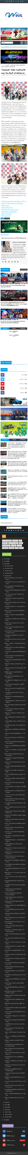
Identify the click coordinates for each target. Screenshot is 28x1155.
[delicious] (22, 1)
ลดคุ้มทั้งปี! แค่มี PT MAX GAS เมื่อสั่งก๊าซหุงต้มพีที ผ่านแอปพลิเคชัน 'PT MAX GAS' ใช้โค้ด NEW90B (17, 489)
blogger (5, 328)
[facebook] (5, 1)
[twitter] (7, 1)
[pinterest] (9, 1)
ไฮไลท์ (14, 439)
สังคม (16, 547)
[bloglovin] (11, 1)
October (7, 570)
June (6, 1104)
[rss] (16, 1)
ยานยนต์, (18, 77)
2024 (5, 563)
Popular (5, 439)
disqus (14, 328)
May (6, 1107)
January (7, 1117)
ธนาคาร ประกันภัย (13, 543)
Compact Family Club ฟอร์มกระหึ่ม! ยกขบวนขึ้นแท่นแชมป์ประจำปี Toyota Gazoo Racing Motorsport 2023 (17, 483)
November (7, 568)
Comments (23, 439)
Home (2, 65)
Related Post (5, 269)
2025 (5, 561)
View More (24, 269)
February (7, 1114)
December (7, 566)
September (8, 573)
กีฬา (20, 540)
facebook (22, 328)
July (6, 1102)
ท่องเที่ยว (5, 543)
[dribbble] (14, 1)
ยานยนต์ (7, 65)
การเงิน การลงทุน (7, 540)
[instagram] (20, 1)
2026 (5, 559)
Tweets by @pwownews (6, 523)
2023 (5, 1120)
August (7, 575)
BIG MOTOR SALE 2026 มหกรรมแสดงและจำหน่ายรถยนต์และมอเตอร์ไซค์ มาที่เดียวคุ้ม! (13, 322)
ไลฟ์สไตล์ (5, 547)
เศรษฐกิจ (11, 547)
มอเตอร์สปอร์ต (6, 545)
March (6, 1112)
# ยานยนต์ (7, 218)
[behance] (18, 1)
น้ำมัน (21, 543)
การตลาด (3, 291)
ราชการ (19, 545)
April (6, 1109)
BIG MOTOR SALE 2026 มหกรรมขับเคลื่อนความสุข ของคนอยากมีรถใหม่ (13, 286)
